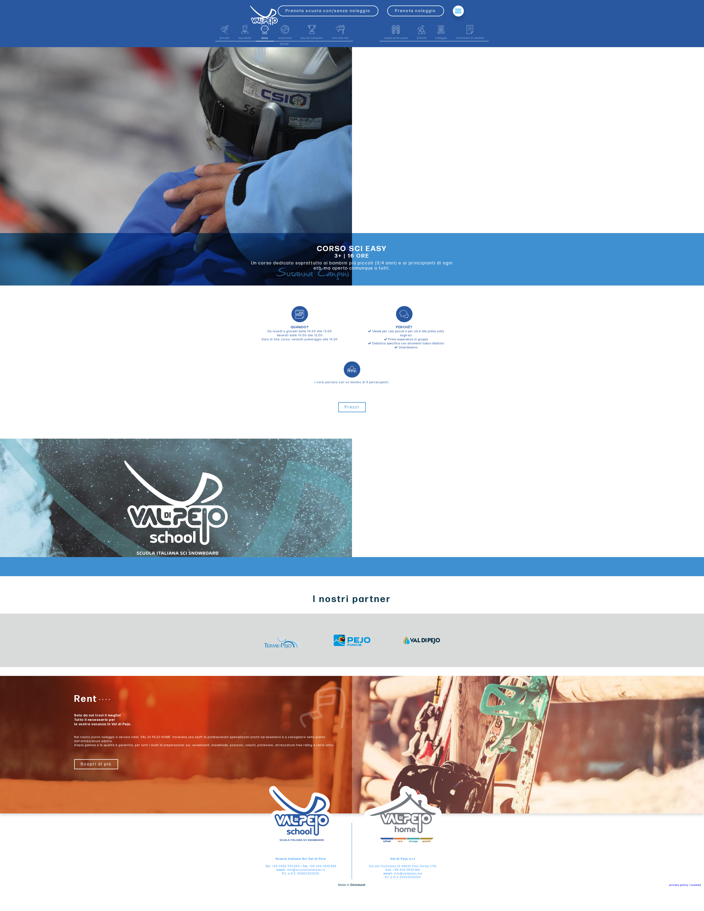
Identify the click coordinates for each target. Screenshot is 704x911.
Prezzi (352, 407)
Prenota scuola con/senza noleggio (328, 10)
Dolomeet (358, 885)
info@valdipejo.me (408, 873)
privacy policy (678, 885)
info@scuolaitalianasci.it (306, 870)
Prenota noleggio (415, 10)
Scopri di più (96, 764)
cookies (696, 885)
